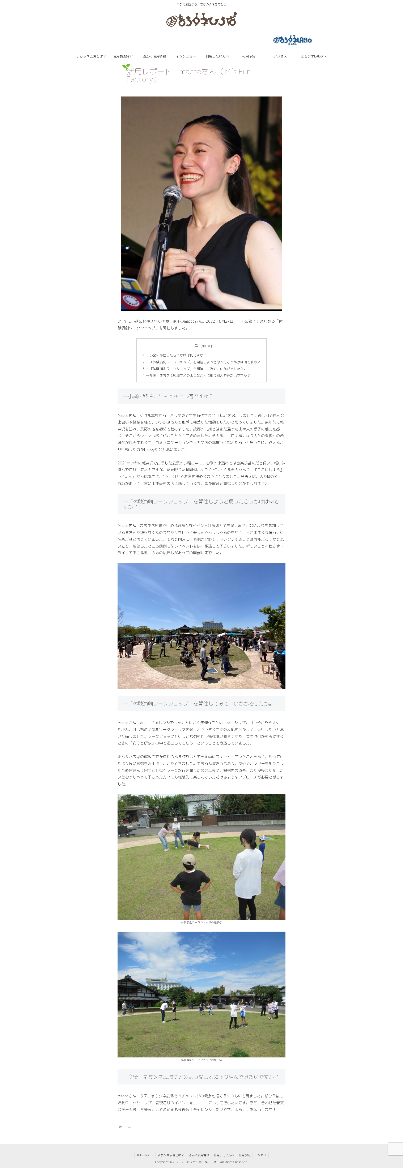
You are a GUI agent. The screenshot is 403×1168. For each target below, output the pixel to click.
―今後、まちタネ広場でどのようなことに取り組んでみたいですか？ (198, 375)
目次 (195, 345)
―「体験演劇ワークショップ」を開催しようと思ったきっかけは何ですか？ (203, 362)
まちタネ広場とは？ (171, 1155)
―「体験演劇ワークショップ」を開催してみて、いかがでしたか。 (196, 368)
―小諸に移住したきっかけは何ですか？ (176, 355)
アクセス (260, 1155)
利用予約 (244, 1155)
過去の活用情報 (198, 1155)
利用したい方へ (223, 1155)
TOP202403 (145, 1155)
